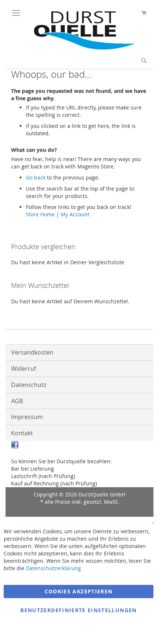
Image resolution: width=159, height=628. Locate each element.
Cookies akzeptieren (79, 591)
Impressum (27, 417)
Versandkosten (32, 352)
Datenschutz (28, 385)
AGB (17, 401)
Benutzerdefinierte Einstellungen (78, 610)
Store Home (40, 214)
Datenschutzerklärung (53, 568)
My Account (75, 214)
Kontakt (22, 433)
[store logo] (81, 47)
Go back (35, 177)
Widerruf (23, 368)
